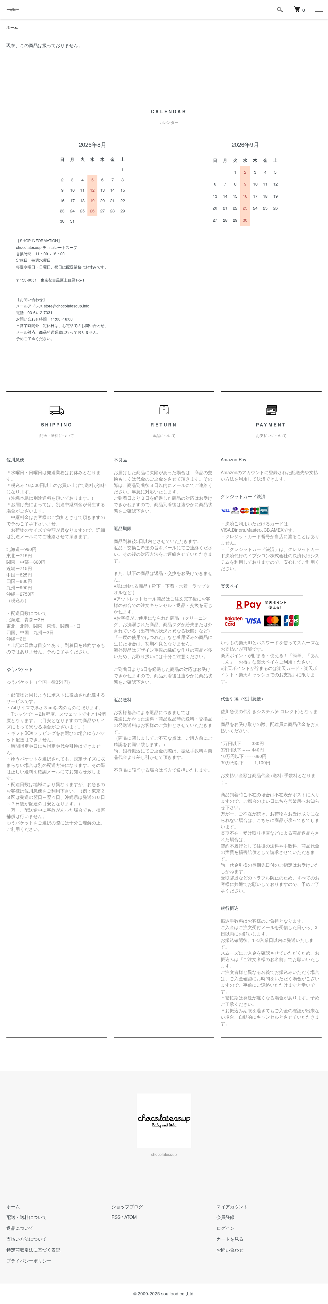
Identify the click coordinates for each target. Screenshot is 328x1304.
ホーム (12, 27)
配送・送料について (26, 1217)
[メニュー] (318, 9)
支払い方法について (26, 1239)
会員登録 (225, 1217)
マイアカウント (232, 1206)
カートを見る (230, 1239)
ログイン (225, 1228)
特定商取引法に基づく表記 (33, 1249)
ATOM (130, 1217)
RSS (115, 1217)
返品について (19, 1228)
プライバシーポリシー (28, 1260)
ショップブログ (127, 1206)
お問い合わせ (230, 1249)
